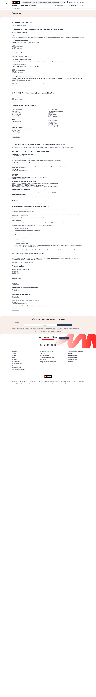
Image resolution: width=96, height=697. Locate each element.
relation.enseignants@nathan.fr (21, 40)
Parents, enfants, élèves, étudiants (46, 351)
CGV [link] (65, 383)
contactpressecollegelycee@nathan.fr (19, 303)
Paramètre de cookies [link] (65, 381)
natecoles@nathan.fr (16, 297)
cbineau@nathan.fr (15, 284)
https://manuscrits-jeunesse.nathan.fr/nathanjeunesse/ (23, 211)
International (70, 361)
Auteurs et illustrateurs (72, 355)
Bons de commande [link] (40, 383)
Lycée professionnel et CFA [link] (17, 363)
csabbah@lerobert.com (16, 278)
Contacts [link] (71, 383)
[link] (40, 345)
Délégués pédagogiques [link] (21, 383)
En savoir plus (37, 331)
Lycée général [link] (14, 359)
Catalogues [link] (31, 383)
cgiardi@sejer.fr (25, 85)
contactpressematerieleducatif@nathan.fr (20, 291)
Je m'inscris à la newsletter (63, 325)
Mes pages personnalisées (60, 5)
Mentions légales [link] (23, 381)
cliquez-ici (73, 249)
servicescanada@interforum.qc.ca (55, 119)
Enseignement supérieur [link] (16, 367)
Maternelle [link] (14, 353)
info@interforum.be (16, 116)
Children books (15, 174)
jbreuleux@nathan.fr (56, 186)
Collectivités (70, 353)
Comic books (14, 175)
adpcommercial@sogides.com (54, 126)
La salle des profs (79, 5)
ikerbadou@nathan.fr (23, 170)
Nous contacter (71, 5)
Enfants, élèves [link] (42, 353)
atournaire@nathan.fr (24, 163)
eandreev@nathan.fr (40, 185)
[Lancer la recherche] (64, 2)
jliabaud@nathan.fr (22, 167)
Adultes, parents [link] (43, 359)
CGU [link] (60, 383)
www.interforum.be (15, 115)
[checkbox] (13, 328)
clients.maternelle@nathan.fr (20, 64)
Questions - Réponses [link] (52, 383)
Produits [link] (78, 383)
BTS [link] (12, 365)
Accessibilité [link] (81, 381)
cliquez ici (24, 25)
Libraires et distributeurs (72, 357)
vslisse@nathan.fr (15, 310)
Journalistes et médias (72, 359)
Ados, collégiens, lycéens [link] (44, 355)
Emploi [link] (74, 381)
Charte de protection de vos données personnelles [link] (48, 381)
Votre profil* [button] (27, 325)
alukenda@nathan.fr (16, 273)
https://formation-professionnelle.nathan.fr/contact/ (65, 147)
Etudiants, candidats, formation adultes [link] (47, 357)
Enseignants (14, 351)
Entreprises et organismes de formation (75, 351)
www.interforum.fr (15, 101)
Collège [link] (13, 357)
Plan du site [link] (14, 381)
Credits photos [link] (32, 381)
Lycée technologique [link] (16, 361)
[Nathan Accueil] (16, 2)
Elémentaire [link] (14, 355)
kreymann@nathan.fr (31, 184)
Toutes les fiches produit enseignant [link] (18, 369)
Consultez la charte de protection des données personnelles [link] (51, 331)
